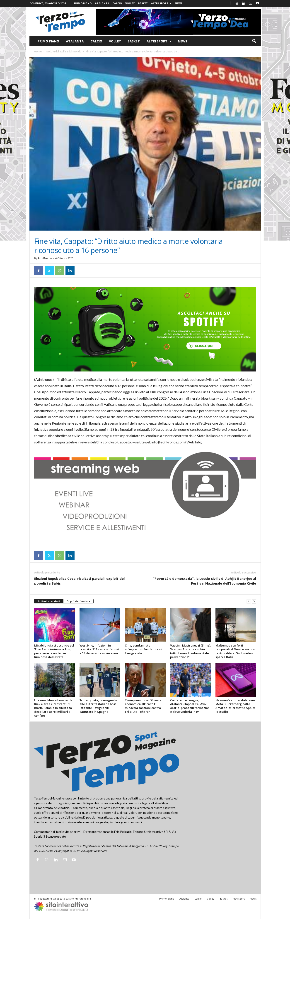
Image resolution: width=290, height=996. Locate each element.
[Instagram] (237, 3)
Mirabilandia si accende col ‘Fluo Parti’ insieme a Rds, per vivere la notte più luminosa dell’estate (54, 651)
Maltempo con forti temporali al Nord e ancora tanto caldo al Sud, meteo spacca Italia (235, 651)
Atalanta (102, 3)
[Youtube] (257, 3)
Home (38, 51)
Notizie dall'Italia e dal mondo (63, 51)
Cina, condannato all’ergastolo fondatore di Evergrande (143, 649)
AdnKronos (45, 258)
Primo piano (83, 3)
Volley (130, 3)
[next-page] (254, 601)
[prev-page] (248, 601)
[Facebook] (230, 3)
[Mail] (250, 3)
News (178, 3)
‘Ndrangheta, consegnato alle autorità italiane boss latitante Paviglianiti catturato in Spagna (98, 706)
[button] (254, 41)
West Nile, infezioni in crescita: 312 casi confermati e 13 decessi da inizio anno (100, 649)
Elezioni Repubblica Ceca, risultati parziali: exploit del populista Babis (79, 580)
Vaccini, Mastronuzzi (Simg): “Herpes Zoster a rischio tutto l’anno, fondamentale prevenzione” (190, 651)
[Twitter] (49, 270)
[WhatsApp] (59, 270)
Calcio (117, 3)
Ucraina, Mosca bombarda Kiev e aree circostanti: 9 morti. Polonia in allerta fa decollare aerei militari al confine (53, 708)
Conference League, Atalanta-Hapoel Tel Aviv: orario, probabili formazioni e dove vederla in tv (190, 706)
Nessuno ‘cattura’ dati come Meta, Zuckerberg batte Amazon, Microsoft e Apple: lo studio (235, 706)
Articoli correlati (49, 601)
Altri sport (159, 3)
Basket (143, 3)
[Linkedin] (243, 3)
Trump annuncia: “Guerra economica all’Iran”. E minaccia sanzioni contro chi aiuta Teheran (143, 706)
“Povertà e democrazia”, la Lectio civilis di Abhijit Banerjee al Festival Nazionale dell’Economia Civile (204, 580)
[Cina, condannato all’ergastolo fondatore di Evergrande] (145, 625)
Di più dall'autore (78, 601)
